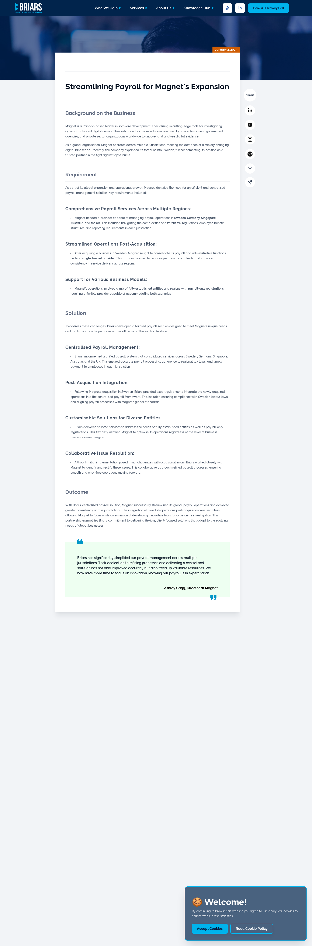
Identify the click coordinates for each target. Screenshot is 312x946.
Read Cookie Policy (252, 929)
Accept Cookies (210, 929)
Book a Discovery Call (268, 8)
